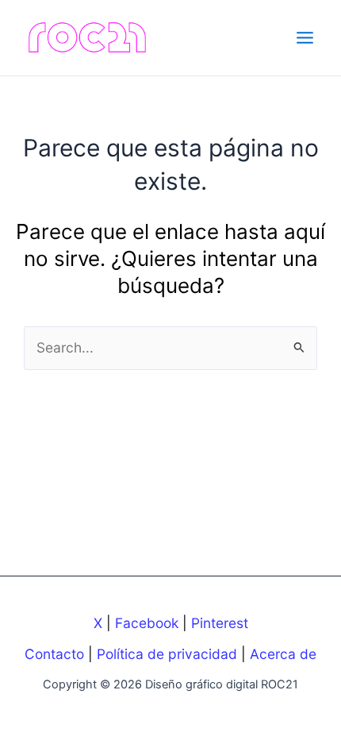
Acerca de (283, 654)
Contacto (54, 654)
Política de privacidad (167, 654)
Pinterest (219, 623)
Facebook (146, 623)
